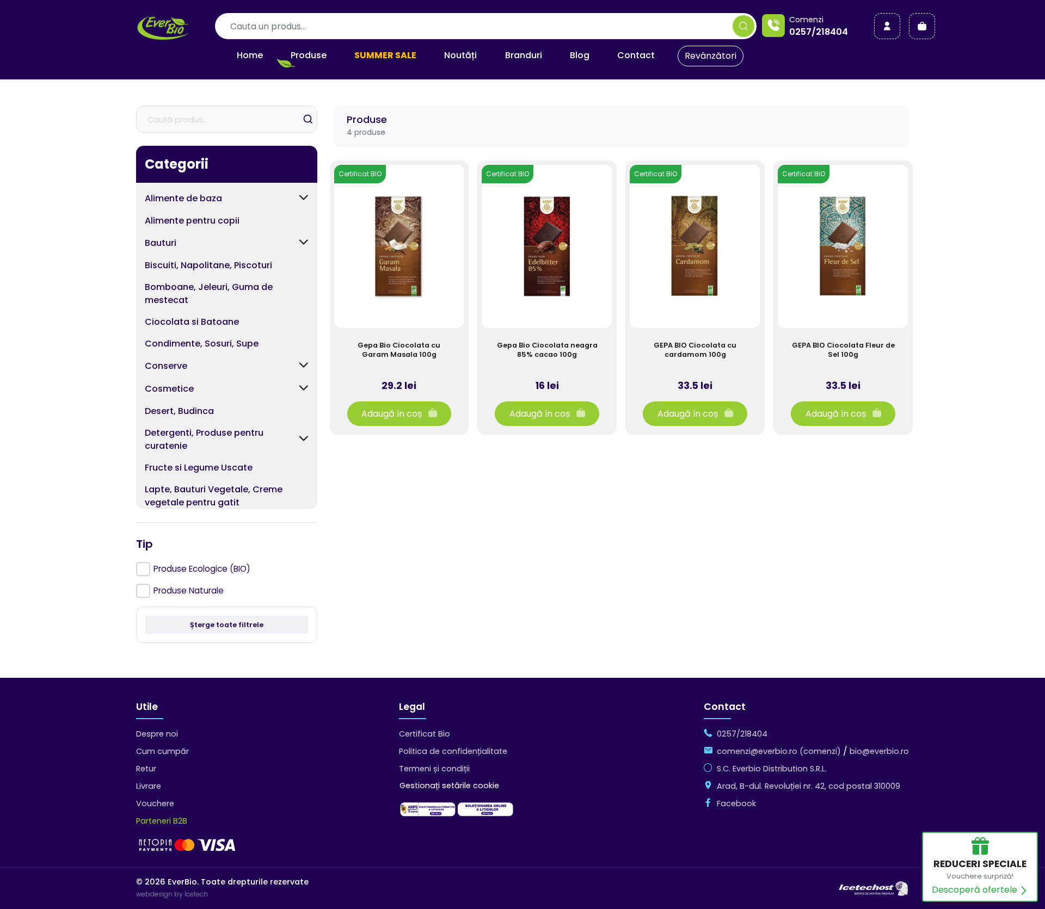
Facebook (736, 803)
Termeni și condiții (434, 768)
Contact (636, 55)
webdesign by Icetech (172, 894)
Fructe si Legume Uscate (199, 467)
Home (250, 55)
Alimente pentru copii (192, 220)
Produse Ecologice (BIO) (201, 568)
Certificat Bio (424, 733)
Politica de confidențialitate (453, 751)
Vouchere (155, 803)
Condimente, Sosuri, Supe (202, 343)
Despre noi (157, 733)
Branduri (523, 55)
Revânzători (710, 56)
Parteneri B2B (161, 820)
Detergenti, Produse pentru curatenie (204, 439)
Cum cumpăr (162, 751)
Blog (579, 55)
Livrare (148, 786)
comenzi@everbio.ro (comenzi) (779, 751)
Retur (146, 768)
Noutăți (460, 55)
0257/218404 (818, 32)
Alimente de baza (183, 198)
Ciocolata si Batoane (192, 322)
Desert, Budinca (179, 411)
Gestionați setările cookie (449, 785)
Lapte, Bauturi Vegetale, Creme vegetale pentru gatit (213, 496)
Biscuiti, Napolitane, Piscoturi (208, 265)
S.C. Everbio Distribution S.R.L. (772, 768)
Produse (309, 55)
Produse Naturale (188, 590)
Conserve (166, 366)
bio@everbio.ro (879, 751)
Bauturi (160, 243)
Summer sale (385, 55)
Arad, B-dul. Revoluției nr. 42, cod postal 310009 (808, 786)
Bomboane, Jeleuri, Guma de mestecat (209, 293)
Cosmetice (169, 388)
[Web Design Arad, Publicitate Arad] (873, 887)
